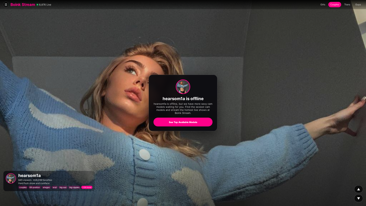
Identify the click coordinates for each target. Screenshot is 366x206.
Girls (322, 4)
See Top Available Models (183, 122)
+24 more (86, 187)
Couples (334, 4)
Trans (347, 4)
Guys (358, 4)
